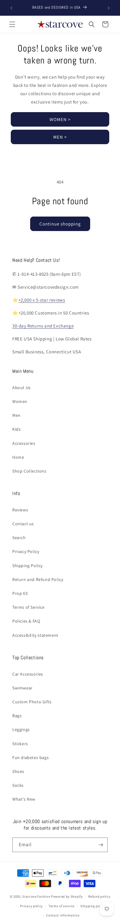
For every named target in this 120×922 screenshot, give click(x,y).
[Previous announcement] (11, 8)
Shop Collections (29, 471)
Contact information (62, 915)
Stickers (20, 743)
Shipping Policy (27, 565)
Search (19, 537)
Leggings (21, 729)
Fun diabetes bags (30, 757)
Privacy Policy (25, 551)
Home (18, 457)
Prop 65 (20, 593)
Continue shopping (60, 224)
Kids (16, 429)
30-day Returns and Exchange (43, 326)
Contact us (23, 523)
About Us (21, 387)
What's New (23, 799)
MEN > (60, 137)
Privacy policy (31, 906)
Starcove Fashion (36, 896)
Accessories (23, 443)
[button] (12, 24)
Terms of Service (28, 607)
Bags (17, 715)
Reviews (20, 510)
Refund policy (99, 896)
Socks (18, 785)
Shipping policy (93, 906)
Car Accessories (27, 674)
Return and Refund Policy (37, 579)
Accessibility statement (35, 635)
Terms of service (61, 906)
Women (19, 401)
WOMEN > (60, 119)
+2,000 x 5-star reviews (41, 300)
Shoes (18, 771)
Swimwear (22, 688)
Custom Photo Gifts (32, 702)
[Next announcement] (108, 8)
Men (16, 415)
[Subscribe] (100, 845)
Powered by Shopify (67, 896)
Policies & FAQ (26, 621)
